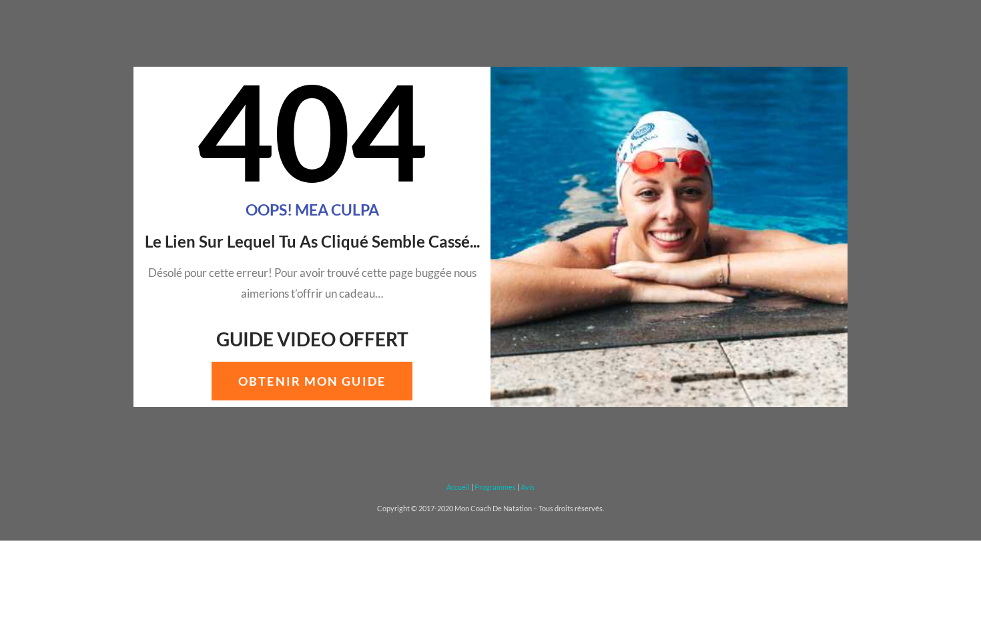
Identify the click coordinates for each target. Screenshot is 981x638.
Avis (528, 487)
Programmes (495, 487)
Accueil (458, 487)
